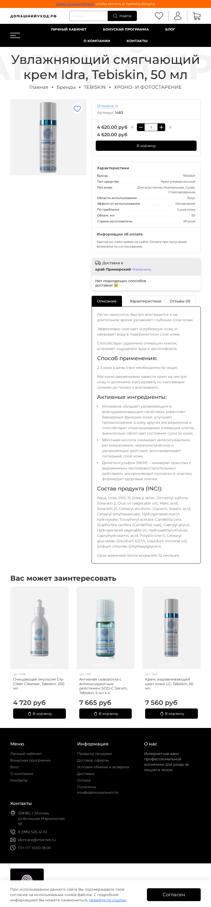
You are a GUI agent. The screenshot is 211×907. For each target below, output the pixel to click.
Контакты (137, 41)
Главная (38, 87)
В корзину (146, 145)
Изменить (142, 269)
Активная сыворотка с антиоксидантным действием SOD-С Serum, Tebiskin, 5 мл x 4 (103, 686)
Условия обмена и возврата (103, 767)
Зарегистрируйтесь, (75, 4)
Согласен (174, 894)
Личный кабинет (68, 29)
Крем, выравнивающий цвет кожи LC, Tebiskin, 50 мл (169, 684)
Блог (170, 29)
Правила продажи (94, 753)
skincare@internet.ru (37, 839)
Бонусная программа (126, 29)
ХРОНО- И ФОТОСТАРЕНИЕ (148, 87)
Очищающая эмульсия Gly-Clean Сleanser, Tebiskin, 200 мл (38, 684)
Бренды (66, 87)
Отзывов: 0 (107, 106)
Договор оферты (93, 760)
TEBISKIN (95, 87)
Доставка (85, 773)
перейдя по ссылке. (108, 900)
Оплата (84, 780)
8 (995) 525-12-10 (32, 832)
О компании (97, 41)
